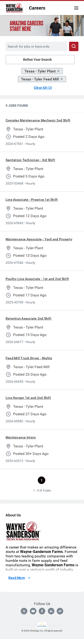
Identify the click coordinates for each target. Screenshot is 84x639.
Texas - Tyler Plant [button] (40, 71)
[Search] (73, 46)
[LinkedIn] (51, 611)
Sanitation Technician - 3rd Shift (30, 160)
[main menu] (76, 8)
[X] (24, 611)
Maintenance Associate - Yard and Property (39, 239)
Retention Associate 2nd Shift (28, 318)
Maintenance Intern (21, 437)
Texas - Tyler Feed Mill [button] (40, 79)
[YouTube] (33, 611)
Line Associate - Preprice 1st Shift (32, 199)
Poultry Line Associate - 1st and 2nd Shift (37, 279)
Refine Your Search (37, 59)
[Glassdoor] (60, 611)
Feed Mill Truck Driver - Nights (29, 358)
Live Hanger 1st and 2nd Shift (28, 398)
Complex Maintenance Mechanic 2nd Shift (38, 120)
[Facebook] (42, 611)
